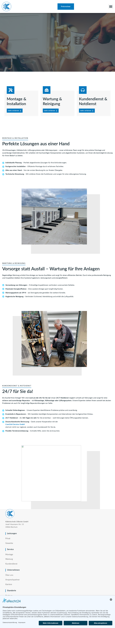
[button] (110, 6)
